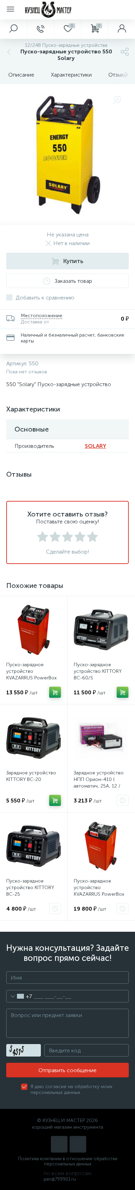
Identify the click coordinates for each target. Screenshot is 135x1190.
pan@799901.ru (60, 1179)
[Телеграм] (78, 1144)
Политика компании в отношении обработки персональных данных (67, 1161)
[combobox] (19, 996)
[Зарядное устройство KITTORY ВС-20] (33, 738)
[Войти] (121, 29)
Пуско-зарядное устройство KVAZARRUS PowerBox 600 (99, 891)
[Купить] (55, 692)
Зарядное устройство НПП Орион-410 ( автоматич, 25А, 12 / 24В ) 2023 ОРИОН (99, 783)
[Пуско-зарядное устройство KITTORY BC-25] (33, 846)
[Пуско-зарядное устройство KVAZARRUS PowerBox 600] (101, 846)
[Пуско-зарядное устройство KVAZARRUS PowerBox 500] (33, 629)
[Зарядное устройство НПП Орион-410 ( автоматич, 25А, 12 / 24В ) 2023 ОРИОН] (101, 738)
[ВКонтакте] (59, 1144)
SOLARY (95, 446)
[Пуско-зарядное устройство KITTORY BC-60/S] (101, 629)
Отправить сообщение (67, 1070)
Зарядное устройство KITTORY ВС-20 (31, 776)
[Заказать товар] (122, 800)
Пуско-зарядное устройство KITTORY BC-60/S (98, 671)
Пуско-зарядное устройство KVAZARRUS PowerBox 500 (31, 674)
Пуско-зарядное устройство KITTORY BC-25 (30, 887)
